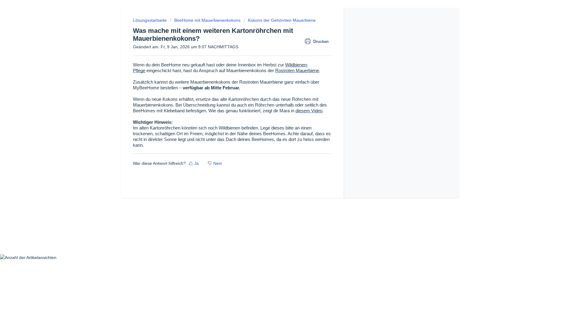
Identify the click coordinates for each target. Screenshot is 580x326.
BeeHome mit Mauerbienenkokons (207, 20)
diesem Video (308, 110)
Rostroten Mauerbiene (297, 70)
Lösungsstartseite (150, 20)
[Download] (279, 83)
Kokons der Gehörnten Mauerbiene (282, 20)
